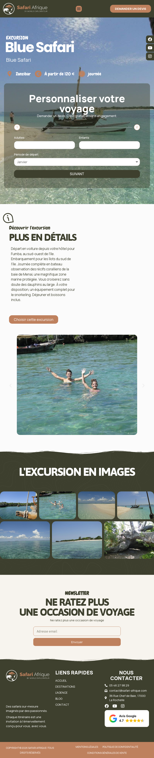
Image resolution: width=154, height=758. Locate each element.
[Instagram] (150, 56)
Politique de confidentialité (120, 747)
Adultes (19, 137)
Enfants (84, 137)
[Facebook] (150, 39)
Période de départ (26, 154)
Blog (58, 698)
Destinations (65, 686)
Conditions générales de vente (107, 753)
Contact (62, 704)
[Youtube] (150, 48)
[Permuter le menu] (79, 9)
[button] (10, 385)
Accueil (61, 680)
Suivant (77, 174)
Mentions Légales (87, 747)
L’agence (61, 692)
